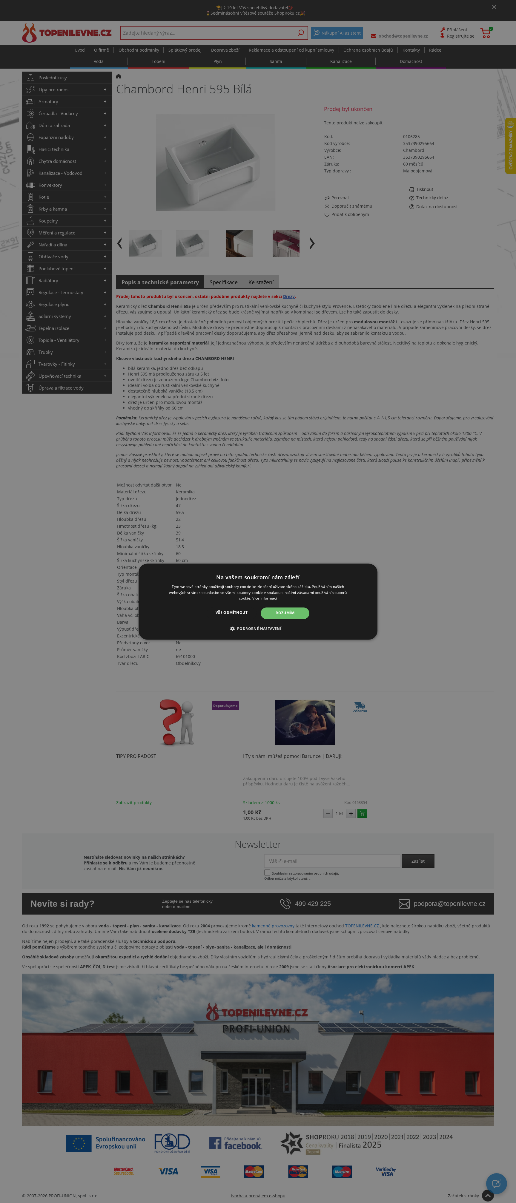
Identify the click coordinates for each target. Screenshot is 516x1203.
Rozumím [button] (285, 613)
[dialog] (258, 601)
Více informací (264, 598)
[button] (258, 628)
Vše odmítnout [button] (232, 612)
